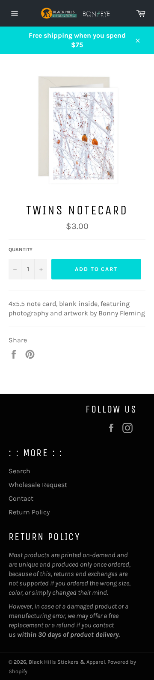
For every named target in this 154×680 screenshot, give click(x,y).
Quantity (21, 249)
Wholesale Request (38, 485)
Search (19, 471)
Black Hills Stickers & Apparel (67, 662)
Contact (21, 498)
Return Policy (29, 512)
